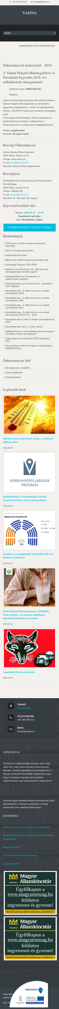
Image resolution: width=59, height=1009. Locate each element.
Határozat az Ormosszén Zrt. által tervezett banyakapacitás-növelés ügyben (26, 270)
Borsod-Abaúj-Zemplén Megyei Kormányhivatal (26, 827)
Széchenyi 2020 (11, 864)
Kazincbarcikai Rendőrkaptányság (20, 855)
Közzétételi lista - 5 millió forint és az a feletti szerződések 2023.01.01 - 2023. (27, 313)
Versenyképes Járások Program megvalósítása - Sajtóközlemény (29, 346)
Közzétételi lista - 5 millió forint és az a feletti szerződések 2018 (27, 291)
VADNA (29, 12)
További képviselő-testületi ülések (30, 227)
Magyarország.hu (11, 847)
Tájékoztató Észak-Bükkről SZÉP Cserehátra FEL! (27, 339)
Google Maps (24, 708)
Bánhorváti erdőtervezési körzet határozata (26, 260)
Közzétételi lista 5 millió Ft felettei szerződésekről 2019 (29, 320)
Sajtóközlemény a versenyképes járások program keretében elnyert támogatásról (29, 332)
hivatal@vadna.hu (19, 162)
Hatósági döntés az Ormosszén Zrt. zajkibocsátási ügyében (23, 277)
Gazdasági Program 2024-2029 (21, 264)
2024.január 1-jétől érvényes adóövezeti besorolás (25, 244)
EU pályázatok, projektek (17, 368)
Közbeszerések (13, 377)
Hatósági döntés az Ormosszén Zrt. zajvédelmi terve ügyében (28, 284)
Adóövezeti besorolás (16, 255)
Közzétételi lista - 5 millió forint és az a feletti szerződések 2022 (27, 306)
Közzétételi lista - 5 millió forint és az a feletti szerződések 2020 (27, 299)
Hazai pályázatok (13, 372)
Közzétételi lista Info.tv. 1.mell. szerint (23, 326)
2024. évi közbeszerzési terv (19, 250)
